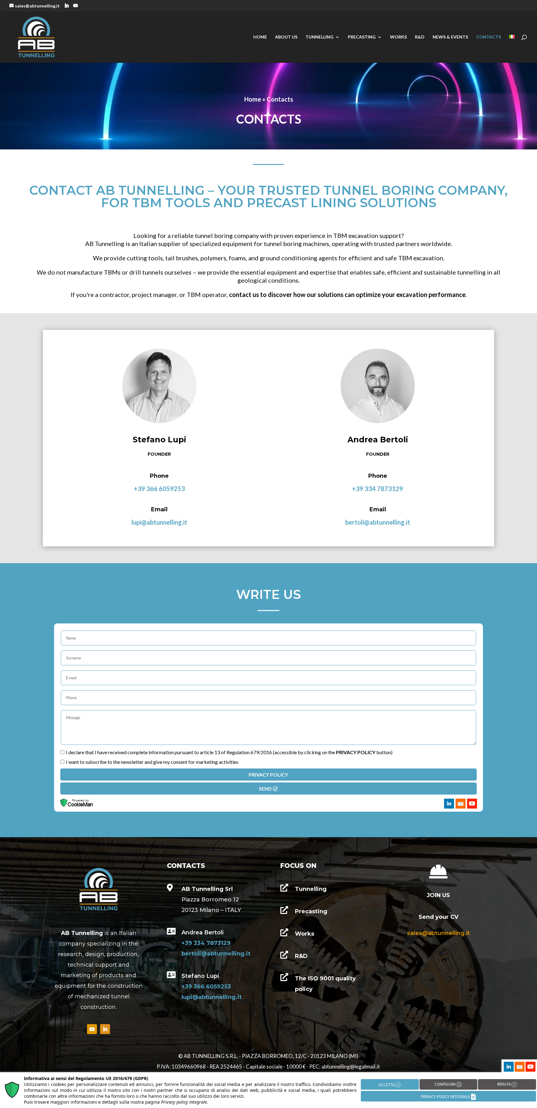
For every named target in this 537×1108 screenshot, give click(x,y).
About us (286, 37)
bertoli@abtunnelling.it (377, 522)
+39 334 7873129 (377, 488)
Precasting (362, 37)
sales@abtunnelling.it (438, 933)
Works (398, 37)
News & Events (450, 37)
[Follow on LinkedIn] (105, 1029)
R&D (420, 37)
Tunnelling (319, 37)
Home (260, 37)
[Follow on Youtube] (92, 1029)
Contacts (488, 37)
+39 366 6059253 (159, 488)
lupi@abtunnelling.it (159, 522)
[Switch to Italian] (512, 49)
